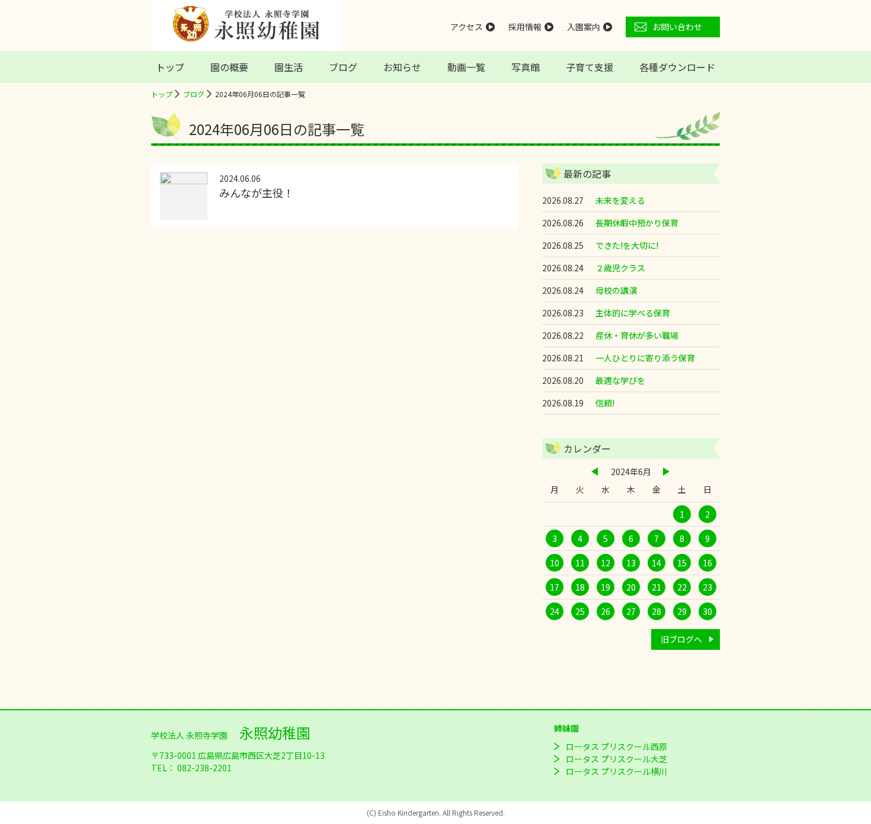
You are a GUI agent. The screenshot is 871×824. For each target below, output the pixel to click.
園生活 (288, 67)
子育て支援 (589, 67)
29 (682, 611)
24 (554, 611)
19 (605, 587)
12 (605, 563)
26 (605, 611)
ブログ (343, 67)
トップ (170, 67)
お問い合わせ (677, 27)
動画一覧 (466, 67)
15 (682, 563)
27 (631, 611)
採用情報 (525, 27)
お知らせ (402, 67)
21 (656, 587)
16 (707, 563)
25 (580, 611)
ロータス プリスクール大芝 (616, 759)
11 (580, 563)
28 (656, 611)
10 (554, 563)
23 (707, 587)
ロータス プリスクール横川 (616, 771)
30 (707, 611)
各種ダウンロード (677, 67)
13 (631, 563)
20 (631, 587)
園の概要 (229, 67)
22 (682, 587)
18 (580, 587)
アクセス (466, 27)
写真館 (525, 67)
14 (656, 563)
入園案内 (583, 27)
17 (554, 587)
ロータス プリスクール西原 (616, 746)
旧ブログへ (681, 639)
